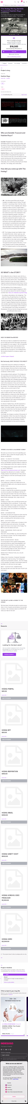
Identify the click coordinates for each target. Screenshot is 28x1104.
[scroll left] (2, 25)
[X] (3, 1049)
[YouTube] (6, 1049)
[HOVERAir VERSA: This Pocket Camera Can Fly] (13, 1009)
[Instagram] (8, 1049)
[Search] (15, 2)
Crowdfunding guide (20, 971)
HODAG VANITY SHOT (10, 854)
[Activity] (21, 1)
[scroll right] (25, 25)
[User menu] (24, 2)
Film (2, 83)
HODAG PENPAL (8, 689)
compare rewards (9, 654)
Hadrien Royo (5, 12)
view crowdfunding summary (14, 56)
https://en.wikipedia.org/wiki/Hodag (17, 292)
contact (8, 78)
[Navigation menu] (26, 1)
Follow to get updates (9, 982)
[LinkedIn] (10, 1049)
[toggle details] (24, 1035)
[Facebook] (1, 1049)
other (3, 89)
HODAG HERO (7, 939)
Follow (14, 51)
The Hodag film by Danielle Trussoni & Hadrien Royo (12, 10)
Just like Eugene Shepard (7, 356)
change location (21, 5)
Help (12, 971)
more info (3, 78)
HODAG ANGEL (7, 813)
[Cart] (18, 2)
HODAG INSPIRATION (10, 771)
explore (10, 994)
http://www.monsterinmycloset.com (10, 470)
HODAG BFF (6, 730)
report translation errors (12, 1059)
